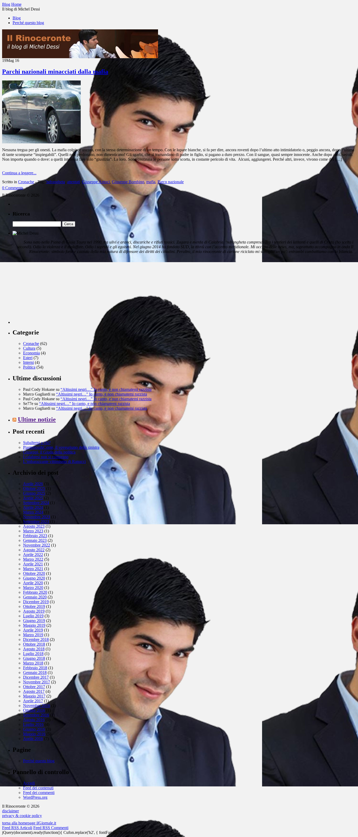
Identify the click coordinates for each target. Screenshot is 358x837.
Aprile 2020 (33, 583)
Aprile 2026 (33, 484)
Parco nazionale (171, 182)
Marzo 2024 (33, 512)
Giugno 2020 (34, 578)
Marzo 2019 (33, 635)
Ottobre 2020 (34, 573)
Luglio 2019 (33, 616)
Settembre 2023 (36, 521)
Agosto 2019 (34, 611)
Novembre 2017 (36, 682)
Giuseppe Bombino (128, 182)
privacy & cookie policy (22, 815)
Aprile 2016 (33, 738)
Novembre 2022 (36, 545)
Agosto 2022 (34, 550)
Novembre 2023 (36, 517)
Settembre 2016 (36, 715)
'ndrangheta (55, 182)
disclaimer (10, 811)
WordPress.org (35, 797)
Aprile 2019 (33, 630)
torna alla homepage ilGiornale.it (29, 823)
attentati (73, 182)
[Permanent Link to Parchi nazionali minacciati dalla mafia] (41, 142)
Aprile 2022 (33, 554)
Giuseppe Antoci (96, 182)
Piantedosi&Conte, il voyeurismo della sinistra (61, 447)
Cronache (26, 182)
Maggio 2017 (34, 696)
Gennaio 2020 (35, 597)
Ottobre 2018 (34, 644)
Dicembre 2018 (36, 639)
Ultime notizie (37, 419)
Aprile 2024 (33, 507)
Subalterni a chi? (37, 442)
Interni (28, 362)
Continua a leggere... (19, 173)
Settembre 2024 (36, 502)
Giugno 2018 (34, 658)
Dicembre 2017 (36, 677)
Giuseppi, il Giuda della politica (49, 452)
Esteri (27, 357)
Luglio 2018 (33, 653)
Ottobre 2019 (34, 606)
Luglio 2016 (33, 724)
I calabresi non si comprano (45, 457)
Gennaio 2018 (35, 672)
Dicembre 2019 (36, 602)
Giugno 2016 (34, 729)
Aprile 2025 (33, 498)
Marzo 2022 (33, 559)
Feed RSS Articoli (17, 827)
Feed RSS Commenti (50, 827)
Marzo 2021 (33, 568)
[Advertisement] (52, 291)
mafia (150, 182)
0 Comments (12, 188)
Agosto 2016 (34, 719)
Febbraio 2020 (35, 592)
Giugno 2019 (34, 620)
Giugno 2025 (34, 493)
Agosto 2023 (34, 526)
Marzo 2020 (33, 587)
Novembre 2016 (36, 705)
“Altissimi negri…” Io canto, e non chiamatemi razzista (106, 389)
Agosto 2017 (34, 691)
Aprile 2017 (33, 701)
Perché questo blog (28, 22)
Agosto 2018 (34, 649)
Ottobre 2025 (34, 488)
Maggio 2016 (34, 734)
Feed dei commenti (39, 792)
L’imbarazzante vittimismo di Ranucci (54, 461)
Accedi (29, 783)
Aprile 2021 (33, 564)
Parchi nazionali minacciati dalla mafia (55, 71)
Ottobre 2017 (34, 686)
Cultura (29, 348)
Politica (29, 367)
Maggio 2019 (34, 625)
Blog (17, 18)
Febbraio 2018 (35, 668)
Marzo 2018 (33, 663)
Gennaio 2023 (35, 540)
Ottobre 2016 (34, 710)
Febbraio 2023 (35, 535)
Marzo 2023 (33, 531)
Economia (31, 353)
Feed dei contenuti (38, 788)
